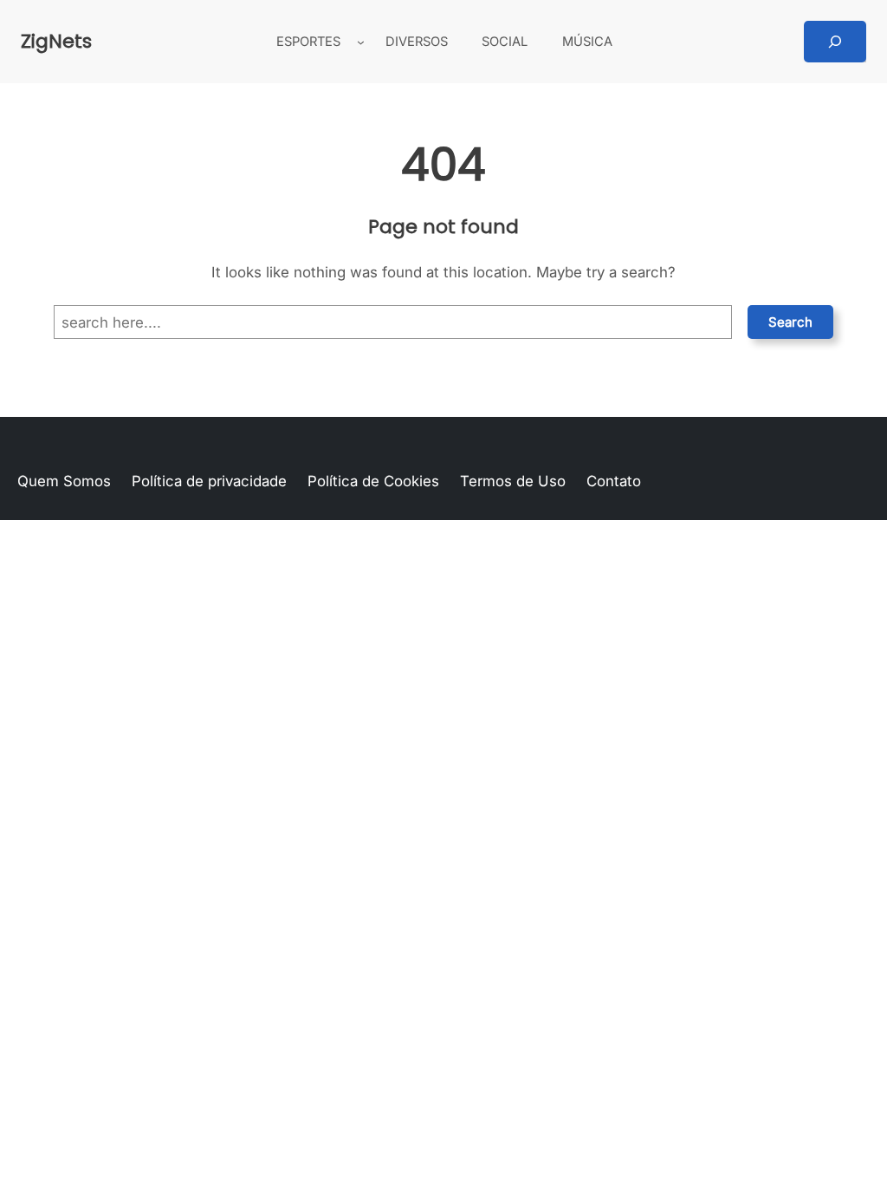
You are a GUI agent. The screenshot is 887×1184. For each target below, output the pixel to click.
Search (790, 322)
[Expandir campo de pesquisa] (835, 41)
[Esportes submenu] (361, 42)
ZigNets (56, 41)
